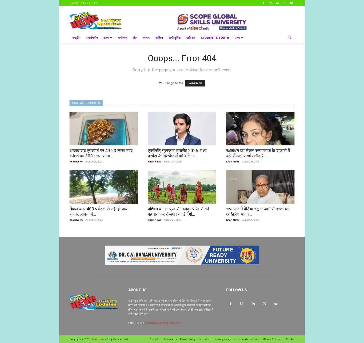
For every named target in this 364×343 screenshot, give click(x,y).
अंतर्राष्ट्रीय (92, 38)
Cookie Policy (187, 339)
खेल (135, 38)
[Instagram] (270, 3)
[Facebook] (263, 3)
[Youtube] (291, 3)
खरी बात (190, 38)
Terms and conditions (246, 339)
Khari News (76, 161)
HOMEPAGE (195, 83)
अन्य (237, 38)
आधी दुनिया (175, 38)
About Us (155, 339)
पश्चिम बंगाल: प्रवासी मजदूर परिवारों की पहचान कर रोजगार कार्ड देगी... (178, 211)
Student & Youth (215, 38)
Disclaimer (205, 339)
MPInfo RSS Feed (272, 339)
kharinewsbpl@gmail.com (163, 323)
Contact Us (170, 339)
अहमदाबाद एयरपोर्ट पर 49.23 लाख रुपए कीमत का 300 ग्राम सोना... (101, 153)
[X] (284, 3)
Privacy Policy (223, 339)
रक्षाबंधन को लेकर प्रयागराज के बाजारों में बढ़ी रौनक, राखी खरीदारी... (258, 153)
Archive (290, 339)
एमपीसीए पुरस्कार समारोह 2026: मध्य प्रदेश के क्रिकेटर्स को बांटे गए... (177, 153)
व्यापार (146, 38)
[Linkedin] (277, 3)
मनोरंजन (122, 38)
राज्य (106, 38)
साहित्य (159, 38)
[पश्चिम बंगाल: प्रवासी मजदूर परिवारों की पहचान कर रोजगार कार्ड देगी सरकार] (182, 187)
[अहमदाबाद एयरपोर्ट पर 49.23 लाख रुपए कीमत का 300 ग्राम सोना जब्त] (104, 128)
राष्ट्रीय (76, 38)
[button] (289, 38)
